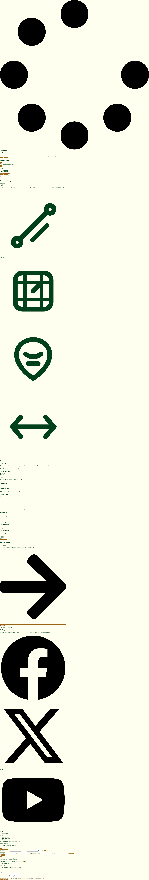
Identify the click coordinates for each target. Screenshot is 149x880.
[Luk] (1, 848)
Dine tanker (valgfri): (4, 876)
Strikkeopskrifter (7, 177)
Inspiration (56, 156)
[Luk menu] (1, 166)
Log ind (1, 157)
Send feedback (5, 879)
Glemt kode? (2, 852)
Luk (1, 879)
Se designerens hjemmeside (5, 185)
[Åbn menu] (1, 163)
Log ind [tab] (1, 849)
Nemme (1, 177)
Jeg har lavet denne (3, 539)
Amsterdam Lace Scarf (20, 533)
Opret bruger (6, 157)
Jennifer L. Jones (6, 533)
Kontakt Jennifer (63, 533)
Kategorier (63, 156)
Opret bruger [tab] (6, 849)
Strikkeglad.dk (4, 152)
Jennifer (1, 184)
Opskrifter (50, 156)
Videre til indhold (3, 150)
